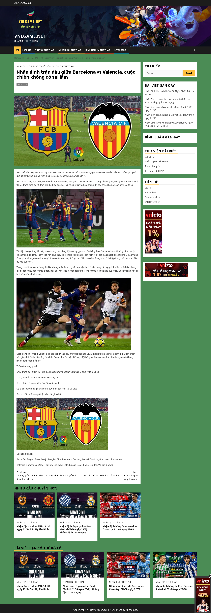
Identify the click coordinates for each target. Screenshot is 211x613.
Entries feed (150, 192)
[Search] (194, 50)
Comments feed (152, 197)
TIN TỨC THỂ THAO (44, 50)
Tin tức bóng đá (47, 66)
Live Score (120, 50)
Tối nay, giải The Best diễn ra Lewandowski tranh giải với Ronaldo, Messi (47, 476)
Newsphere (116, 609)
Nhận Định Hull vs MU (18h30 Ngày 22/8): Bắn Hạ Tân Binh (33, 528)
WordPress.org (152, 201)
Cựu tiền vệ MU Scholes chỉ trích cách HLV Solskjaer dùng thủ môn (110, 476)
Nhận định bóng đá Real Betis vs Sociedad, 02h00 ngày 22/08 (173, 587)
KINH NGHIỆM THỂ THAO (97, 50)
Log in (148, 187)
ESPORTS (26, 50)
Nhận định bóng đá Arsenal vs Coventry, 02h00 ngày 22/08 (119, 528)
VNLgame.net (29, 36)
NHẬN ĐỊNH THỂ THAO (69, 50)
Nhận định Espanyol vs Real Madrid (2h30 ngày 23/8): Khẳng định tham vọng (75, 529)
